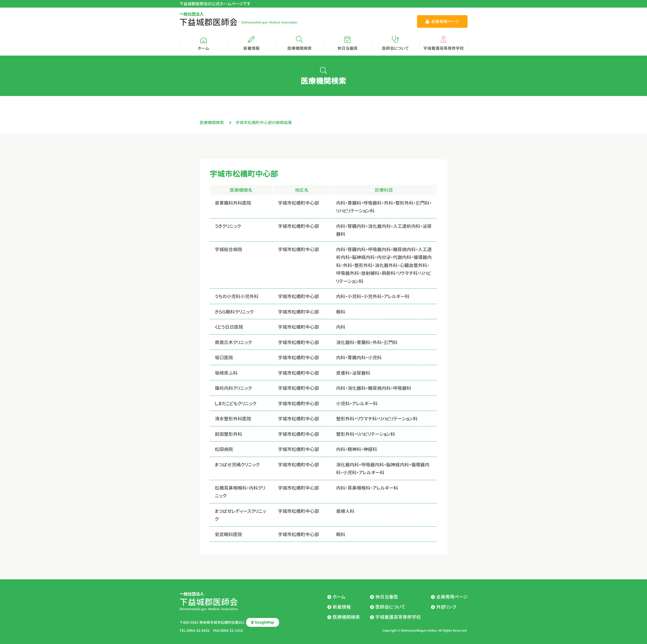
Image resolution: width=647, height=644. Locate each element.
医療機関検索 (212, 122)
